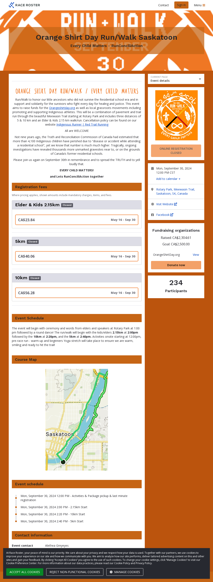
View (196, 255)
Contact (163, 5)
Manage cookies (126, 572)
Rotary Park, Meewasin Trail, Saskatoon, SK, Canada (175, 191)
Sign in (181, 5)
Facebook (163, 215)
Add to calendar (167, 179)
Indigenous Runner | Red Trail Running (82, 124)
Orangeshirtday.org (62, 108)
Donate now (176, 265)
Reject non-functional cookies (75, 572)
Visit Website (165, 204)
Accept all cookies (25, 572)
